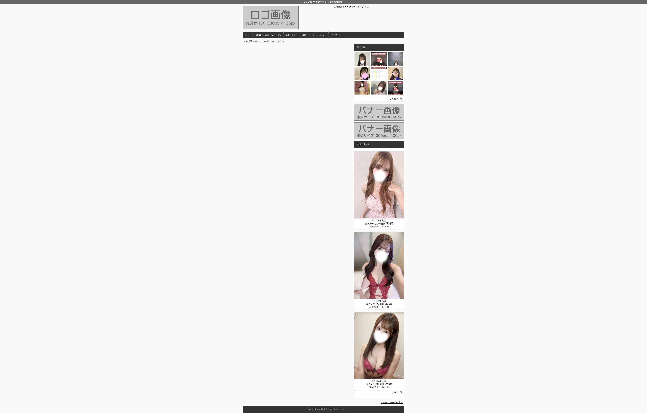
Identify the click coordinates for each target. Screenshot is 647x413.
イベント (322, 35)
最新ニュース (308, 35)
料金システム (292, 35)
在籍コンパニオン (273, 35)
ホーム (248, 35)
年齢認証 (247, 41)
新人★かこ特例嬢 (375, 384)
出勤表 (258, 35)
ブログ (334, 35)
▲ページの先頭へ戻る (392, 402)
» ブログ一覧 (396, 99)
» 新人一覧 (397, 392)
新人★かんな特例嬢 (375, 223)
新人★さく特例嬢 (375, 304)
